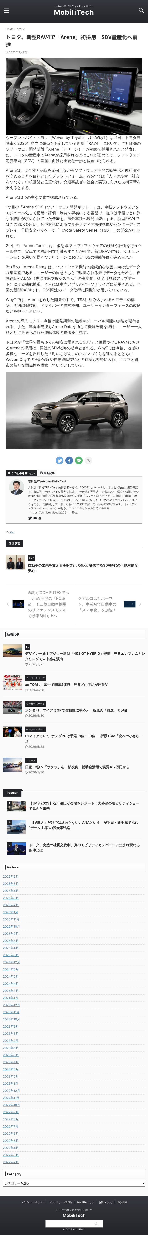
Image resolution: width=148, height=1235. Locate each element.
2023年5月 (11, 1055)
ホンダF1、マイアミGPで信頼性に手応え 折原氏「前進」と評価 (76, 710)
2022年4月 (11, 1148)
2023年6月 (11, 1048)
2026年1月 (10, 912)
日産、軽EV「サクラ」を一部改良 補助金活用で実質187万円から (77, 767)
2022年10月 (11, 1105)
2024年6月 (11, 969)
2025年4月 (11, 948)
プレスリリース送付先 (60, 1202)
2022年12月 (11, 1091)
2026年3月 (11, 898)
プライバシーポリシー (32, 1202)
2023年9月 (11, 1026)
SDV (11, 532)
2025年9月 (11, 934)
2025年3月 (11, 955)
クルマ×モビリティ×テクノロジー (74, 1209)
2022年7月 (10, 1126)
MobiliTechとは (85, 1202)
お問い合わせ (106, 1202)
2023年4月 (11, 1062)
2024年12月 (11, 962)
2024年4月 (11, 983)
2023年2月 (11, 1076)
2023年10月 (11, 1019)
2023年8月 (11, 1033)
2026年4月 (11, 891)
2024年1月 (10, 998)
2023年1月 (10, 1083)
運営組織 (122, 1202)
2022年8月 (11, 1119)
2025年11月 (11, 919)
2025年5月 (11, 941)
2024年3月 (11, 991)
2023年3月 (11, 1069)
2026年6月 (11, 876)
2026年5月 (11, 884)
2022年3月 (11, 1155)
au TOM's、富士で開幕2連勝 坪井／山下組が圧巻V (66, 685)
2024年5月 (11, 976)
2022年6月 (11, 1133)
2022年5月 (11, 1141)
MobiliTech (74, 12)
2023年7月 (10, 1041)
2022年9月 (11, 1112)
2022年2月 (11, 1162)
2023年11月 (11, 1012)
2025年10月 (11, 926)
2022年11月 (11, 1098)
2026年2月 (11, 905)
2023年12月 (11, 1005)
